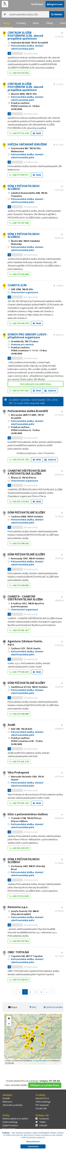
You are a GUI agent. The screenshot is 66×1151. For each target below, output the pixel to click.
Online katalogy (43, 1101)
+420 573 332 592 (20, 72)
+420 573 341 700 (20, 459)
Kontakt (6, 1098)
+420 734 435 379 (20, 323)
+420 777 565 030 (20, 671)
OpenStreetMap (41, 1060)
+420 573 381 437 (20, 630)
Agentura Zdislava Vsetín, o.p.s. (25, 642)
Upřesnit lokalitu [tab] (54, 1007)
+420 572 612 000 (20, 896)
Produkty (21, 23)
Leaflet (8, 1060)
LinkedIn (43, 1125)
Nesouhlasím (33, 1141)
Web (38, 133)
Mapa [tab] (13, 1007)
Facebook (44, 1118)
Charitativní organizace (24, 292)
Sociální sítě (41, 1108)
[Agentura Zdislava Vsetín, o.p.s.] (42, 1035)
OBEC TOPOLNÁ (18, 952)
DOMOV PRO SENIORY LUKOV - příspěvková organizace (28, 336)
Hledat (57, 14)
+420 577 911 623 (20, 390)
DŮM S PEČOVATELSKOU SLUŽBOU (24, 187)
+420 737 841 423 (20, 803)
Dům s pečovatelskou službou (28, 814)
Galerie (52, 390)
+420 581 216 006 (20, 501)
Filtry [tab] (33, 1007)
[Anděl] (37, 1029)
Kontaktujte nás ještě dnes (35, 383)
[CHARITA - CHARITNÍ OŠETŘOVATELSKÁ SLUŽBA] (32, 1032)
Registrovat (56, 4)
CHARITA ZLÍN (17, 285)
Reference (7, 1101)
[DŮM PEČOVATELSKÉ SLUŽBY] (29, 1035)
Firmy (6, 23)
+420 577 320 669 (20, 274)
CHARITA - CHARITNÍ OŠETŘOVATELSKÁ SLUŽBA (25, 598)
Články (49, 23)
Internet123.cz (42, 1098)
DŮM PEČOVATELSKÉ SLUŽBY (26, 512)
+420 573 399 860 (20, 585)
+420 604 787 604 (20, 941)
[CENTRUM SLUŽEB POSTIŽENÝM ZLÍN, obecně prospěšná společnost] (24, 1037)
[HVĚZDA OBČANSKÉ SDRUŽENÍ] (30, 1041)
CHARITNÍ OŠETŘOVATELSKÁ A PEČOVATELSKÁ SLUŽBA (27, 472)
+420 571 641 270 (20, 761)
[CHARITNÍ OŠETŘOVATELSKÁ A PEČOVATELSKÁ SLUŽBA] (25, 1030)
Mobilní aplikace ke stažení (15, 1118)
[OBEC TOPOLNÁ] (28, 1045)
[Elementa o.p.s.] (26, 1048)
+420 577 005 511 (20, 174)
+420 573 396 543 (20, 543)
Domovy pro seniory (22, 344)
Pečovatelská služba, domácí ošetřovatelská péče (27, 47)
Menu (36, 23)
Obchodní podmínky (12, 1105)
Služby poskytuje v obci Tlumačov (35, 453)
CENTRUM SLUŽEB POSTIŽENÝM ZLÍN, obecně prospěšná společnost (25, 35)
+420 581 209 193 (20, 848)
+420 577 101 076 (20, 133)
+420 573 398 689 (20, 713)
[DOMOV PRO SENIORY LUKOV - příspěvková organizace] (34, 1037)
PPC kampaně (42, 1105)
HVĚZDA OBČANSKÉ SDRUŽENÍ (27, 144)
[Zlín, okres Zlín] (32, 1040)
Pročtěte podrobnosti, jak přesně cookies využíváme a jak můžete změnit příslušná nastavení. (33, 1136)
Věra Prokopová (18, 772)
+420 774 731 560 (20, 222)
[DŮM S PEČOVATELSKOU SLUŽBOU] (27, 1039)
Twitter (42, 1122)
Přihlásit (38, 4)
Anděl (11, 725)
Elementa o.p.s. (18, 907)
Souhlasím (33, 1146)
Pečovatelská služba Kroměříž (28, 411)
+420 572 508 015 (20, 979)
